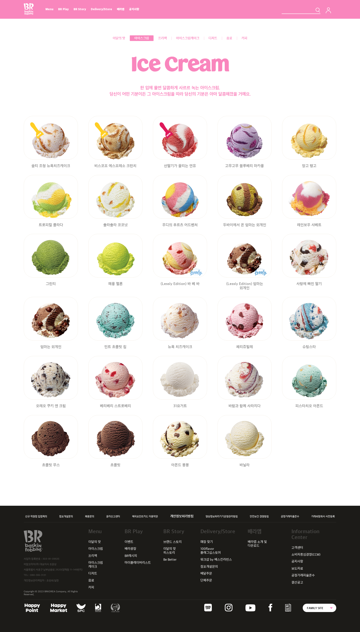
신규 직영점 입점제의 (36, 516)
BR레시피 (131, 555)
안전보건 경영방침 (259, 516)
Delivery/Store (101, 9)
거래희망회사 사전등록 (323, 516)
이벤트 (129, 541)
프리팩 (92, 555)
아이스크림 (95, 548)
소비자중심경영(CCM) (305, 554)
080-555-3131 (38, 575)
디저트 (92, 573)
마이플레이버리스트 (138, 562)
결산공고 (297, 582)
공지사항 (134, 9)
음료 (91, 580)
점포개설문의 (66, 516)
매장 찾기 (206, 541)
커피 (91, 587)
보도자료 (297, 568)
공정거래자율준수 (290, 516)
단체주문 (206, 580)
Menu (49, 9)
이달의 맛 (94, 541)
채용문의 (89, 516)
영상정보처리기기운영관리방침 (222, 516)
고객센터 (297, 547)
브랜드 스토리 (172, 541)
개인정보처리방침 (182, 516)
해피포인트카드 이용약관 (145, 516)
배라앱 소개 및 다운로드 (257, 543)
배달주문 (206, 573)
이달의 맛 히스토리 (169, 550)
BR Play (63, 9)
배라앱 (120, 9)
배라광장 (130, 548)
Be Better (170, 559)
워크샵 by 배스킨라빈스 (216, 559)
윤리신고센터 (113, 516)
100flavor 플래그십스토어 (210, 550)
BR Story (80, 9)
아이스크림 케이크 (95, 564)
